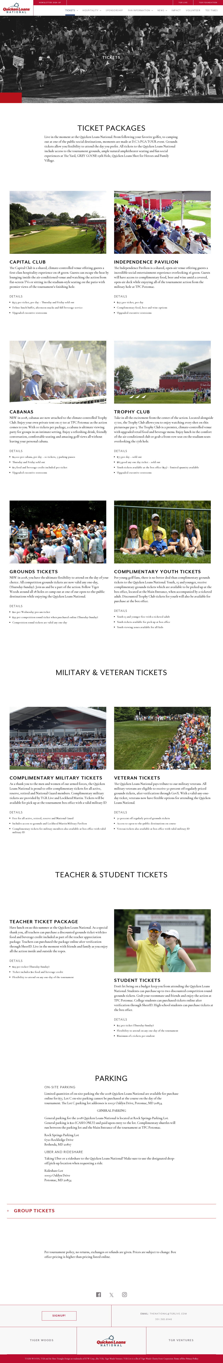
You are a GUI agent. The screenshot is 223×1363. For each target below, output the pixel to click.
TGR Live (183, 3)
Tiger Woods (42, 1340)
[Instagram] (124, 1295)
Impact (176, 10)
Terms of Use (179, 1358)
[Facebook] (98, 1295)
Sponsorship (114, 10)
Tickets (70, 10)
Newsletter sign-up (50, 3)
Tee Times (211, 10)
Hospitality (90, 10)
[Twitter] (111, 1295)
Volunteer (193, 10)
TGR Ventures (181, 1340)
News (160, 10)
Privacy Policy (192, 1358)
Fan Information (139, 10)
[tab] (111, 1211)
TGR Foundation (208, 3)
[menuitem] (50, 2)
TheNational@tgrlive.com (168, 1314)
